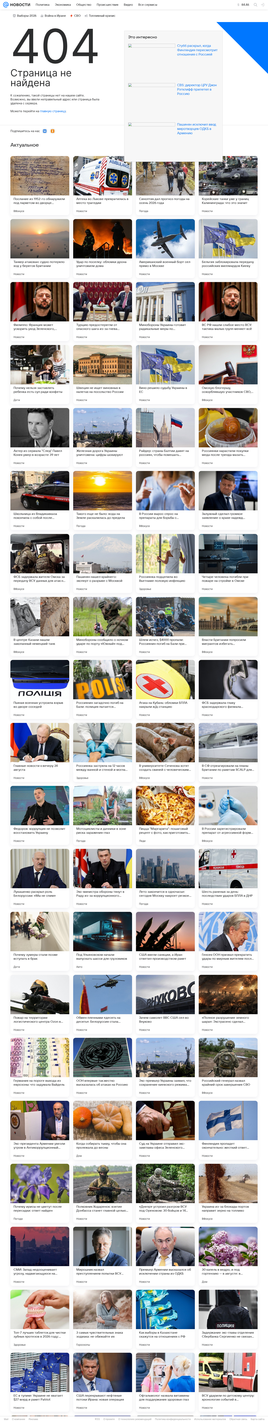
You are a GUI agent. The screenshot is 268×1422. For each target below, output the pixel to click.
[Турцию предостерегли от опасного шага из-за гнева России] (102, 311)
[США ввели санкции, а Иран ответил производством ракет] (165, 941)
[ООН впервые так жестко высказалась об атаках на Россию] (102, 1067)
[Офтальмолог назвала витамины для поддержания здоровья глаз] (165, 1382)
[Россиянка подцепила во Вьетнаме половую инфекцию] (165, 563)
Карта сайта (257, 1419)
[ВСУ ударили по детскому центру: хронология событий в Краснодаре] (228, 1382)
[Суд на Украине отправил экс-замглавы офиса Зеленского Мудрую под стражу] (165, 1130)
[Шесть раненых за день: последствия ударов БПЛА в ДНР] (228, 878)
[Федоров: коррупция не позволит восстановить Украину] (39, 815)
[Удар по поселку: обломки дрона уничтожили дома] (102, 248)
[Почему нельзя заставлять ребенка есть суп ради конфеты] (39, 374)
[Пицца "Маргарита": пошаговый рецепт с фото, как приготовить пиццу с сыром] (165, 815)
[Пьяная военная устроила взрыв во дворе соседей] (39, 689)
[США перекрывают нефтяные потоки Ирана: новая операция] (102, 1382)
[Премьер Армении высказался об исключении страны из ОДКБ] (165, 1256)
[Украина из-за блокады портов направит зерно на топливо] (228, 1193)
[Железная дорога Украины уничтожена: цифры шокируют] (102, 437)
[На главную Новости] (19, 4)
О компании (18, 1419)
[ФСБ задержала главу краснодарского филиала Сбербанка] (228, 689)
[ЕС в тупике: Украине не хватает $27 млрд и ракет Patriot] (39, 1382)
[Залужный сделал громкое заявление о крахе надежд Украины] (228, 500)
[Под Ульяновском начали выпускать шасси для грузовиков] (102, 941)
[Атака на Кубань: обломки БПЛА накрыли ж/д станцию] (165, 689)
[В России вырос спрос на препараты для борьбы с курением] (165, 500)
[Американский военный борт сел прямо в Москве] (165, 248)
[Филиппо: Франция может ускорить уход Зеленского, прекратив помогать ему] (39, 311)
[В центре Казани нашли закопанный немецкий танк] (39, 626)
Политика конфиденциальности (173, 1419)
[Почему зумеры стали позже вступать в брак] (39, 941)
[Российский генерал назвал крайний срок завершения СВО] (228, 1067)
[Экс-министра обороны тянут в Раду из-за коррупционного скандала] (102, 878)
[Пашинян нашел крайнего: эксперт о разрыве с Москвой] (102, 563)
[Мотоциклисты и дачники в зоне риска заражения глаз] (102, 815)
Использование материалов (210, 1419)
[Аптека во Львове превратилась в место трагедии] (102, 185)
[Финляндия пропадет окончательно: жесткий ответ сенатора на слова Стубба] (228, 1130)
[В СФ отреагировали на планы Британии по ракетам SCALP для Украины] (228, 752)
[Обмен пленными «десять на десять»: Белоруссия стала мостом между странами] (102, 1004)
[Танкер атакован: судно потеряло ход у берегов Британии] (39, 248)
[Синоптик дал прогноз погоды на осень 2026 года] (165, 185)
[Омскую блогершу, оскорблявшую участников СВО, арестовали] (228, 374)
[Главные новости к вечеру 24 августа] (39, 752)
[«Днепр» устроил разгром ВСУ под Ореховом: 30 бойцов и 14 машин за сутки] (165, 1193)
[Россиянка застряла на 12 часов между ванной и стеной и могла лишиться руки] (102, 752)
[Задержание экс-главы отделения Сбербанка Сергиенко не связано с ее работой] (228, 1319)
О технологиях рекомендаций (134, 1419)
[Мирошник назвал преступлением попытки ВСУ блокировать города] (102, 1256)
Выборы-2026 (26, 15)
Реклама (33, 1419)
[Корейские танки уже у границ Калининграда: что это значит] (228, 185)
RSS (97, 1419)
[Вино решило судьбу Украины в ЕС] (165, 374)
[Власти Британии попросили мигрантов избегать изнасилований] (228, 626)
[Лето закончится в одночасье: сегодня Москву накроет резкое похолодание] (165, 878)
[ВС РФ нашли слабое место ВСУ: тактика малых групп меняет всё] (228, 311)
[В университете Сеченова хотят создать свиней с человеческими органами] (165, 752)
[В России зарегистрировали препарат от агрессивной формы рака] (228, 815)
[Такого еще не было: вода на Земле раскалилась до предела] (102, 500)
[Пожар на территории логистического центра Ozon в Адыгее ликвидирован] (39, 1004)
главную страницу (53, 111)
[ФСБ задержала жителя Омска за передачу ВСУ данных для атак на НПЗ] (39, 563)
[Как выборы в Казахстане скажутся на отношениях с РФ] (165, 1319)
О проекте (109, 1419)
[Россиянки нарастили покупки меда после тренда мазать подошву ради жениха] (228, 437)
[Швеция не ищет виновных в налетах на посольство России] (102, 374)
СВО (77, 15)
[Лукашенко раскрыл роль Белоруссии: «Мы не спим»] (39, 878)
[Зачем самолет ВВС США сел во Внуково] (165, 1004)
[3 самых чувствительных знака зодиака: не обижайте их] (102, 1319)
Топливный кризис (102, 15)
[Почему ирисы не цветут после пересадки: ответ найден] (39, 1193)
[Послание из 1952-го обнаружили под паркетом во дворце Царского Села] (39, 185)
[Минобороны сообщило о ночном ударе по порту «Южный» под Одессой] (102, 626)
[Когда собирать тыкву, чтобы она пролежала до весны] (102, 1130)
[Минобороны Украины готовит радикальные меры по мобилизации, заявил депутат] (165, 311)
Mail (6, 1419)
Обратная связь (238, 1419)
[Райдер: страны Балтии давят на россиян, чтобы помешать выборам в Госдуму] (165, 437)
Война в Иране (55, 15)
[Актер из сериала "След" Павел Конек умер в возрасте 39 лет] (39, 437)
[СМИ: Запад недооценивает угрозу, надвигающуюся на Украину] (39, 1256)
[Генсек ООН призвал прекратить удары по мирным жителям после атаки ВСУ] (228, 941)
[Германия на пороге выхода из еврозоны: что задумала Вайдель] (39, 1067)
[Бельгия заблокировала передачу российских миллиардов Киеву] (228, 248)
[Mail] (6, 4)
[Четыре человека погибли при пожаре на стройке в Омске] (228, 563)
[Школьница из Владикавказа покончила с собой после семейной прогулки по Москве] (39, 500)
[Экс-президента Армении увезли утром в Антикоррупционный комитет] (39, 1130)
